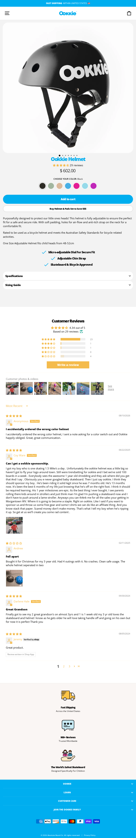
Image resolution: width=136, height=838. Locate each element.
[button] (61, 165)
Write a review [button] (68, 365)
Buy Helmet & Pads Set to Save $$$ (68, 208)
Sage (51, 185)
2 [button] (64, 666)
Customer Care (67, 800)
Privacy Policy (89, 835)
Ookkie (67, 783)
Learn (67, 792)
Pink (76, 185)
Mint (85, 185)
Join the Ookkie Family (67, 809)
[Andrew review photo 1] (14, 578)
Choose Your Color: (68, 178)
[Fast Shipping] (68, 696)
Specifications (14, 276)
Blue (68, 185)
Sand (59, 185)
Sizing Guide (13, 285)
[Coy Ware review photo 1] (14, 525)
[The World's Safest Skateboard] (68, 755)
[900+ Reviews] (68, 725)
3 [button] (69, 666)
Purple (93, 185)
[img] (14, 416)
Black (42, 185)
